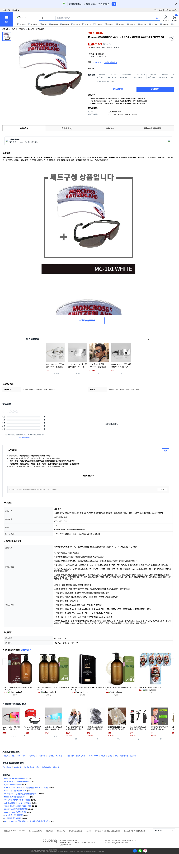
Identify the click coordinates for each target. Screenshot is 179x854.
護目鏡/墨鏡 (40, 29)
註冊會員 (161, 10)
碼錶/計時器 (124, 756)
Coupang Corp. (105, 62)
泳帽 (24, 756)
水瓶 (116, 756)
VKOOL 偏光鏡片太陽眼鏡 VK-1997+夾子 (17, 806)
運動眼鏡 (56, 767)
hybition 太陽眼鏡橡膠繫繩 (13, 785)
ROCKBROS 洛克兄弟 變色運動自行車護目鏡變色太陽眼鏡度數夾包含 (27, 821)
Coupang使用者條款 (35, 830)
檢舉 (162, 489)
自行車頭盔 (31, 756)
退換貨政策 (49, 830)
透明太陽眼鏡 (6, 767)
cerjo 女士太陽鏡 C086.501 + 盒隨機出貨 (17, 803)
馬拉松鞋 (59, 756)
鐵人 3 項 (31, 29)
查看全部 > (26, 650)
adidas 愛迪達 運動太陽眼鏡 (13, 815)
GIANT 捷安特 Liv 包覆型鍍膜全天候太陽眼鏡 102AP (21, 794)
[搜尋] (157, 18)
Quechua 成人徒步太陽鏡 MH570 (15, 791)
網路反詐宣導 (140, 830)
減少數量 (97, 88)
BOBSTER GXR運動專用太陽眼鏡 (15, 812)
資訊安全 (98, 830)
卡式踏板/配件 (69, 756)
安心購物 (88, 830)
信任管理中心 (61, 830)
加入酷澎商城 (128, 830)
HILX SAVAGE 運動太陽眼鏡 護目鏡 (16, 809)
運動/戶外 (14, 29)
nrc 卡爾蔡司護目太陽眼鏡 (12, 818)
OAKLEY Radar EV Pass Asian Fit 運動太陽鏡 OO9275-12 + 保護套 (26, 788)
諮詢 (165, 451)
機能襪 (103, 756)
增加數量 (97, 90)
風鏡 (37, 767)
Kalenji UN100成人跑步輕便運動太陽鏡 (17, 782)
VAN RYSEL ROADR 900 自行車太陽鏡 (17, 800)
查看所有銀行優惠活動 (105, 81)
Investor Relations (19, 830)
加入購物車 (118, 89)
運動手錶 (133, 756)
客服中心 (168, 10)
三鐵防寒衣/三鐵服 (8, 756)
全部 (41, 18)
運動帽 (110, 756)
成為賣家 (175, 10)
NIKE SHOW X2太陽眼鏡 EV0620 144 (16, 797)
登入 (155, 10)
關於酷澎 (7, 830)
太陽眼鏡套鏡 (46, 767)
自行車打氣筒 (80, 756)
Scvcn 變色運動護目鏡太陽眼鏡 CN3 (16, 779)
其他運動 (22, 29)
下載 (114, 4)
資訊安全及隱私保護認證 (112, 830)
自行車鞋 (51, 756)
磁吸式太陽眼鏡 (29, 767)
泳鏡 (18, 756)
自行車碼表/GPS (93, 756)
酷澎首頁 (5, 29)
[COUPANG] (50, 841)
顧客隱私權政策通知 (75, 830)
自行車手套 (41, 756)
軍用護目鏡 (17, 767)
